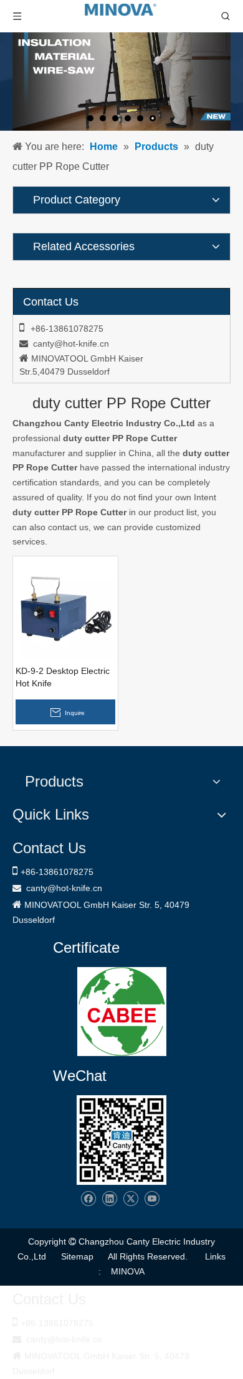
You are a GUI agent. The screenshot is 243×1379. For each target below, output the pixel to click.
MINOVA (128, 1271)
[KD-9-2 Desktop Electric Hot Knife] (65, 608)
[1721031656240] (121, 1011)
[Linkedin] (109, 1199)
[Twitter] (130, 1199)
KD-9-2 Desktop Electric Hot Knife (63, 677)
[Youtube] (152, 1199)
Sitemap (77, 1256)
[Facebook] (88, 1199)
